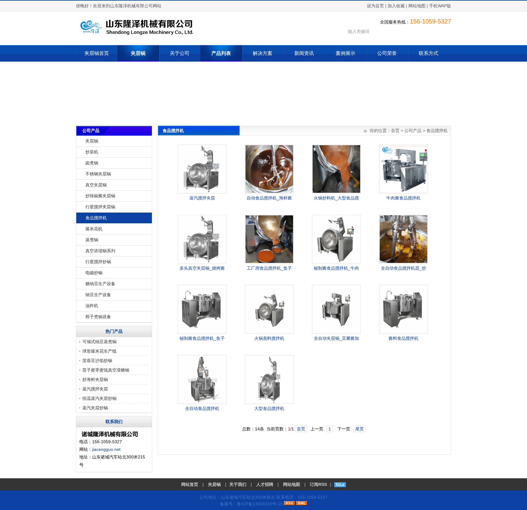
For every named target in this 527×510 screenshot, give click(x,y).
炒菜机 (91, 151)
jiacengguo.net (106, 449)
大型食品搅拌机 (269, 408)
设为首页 (375, 5)
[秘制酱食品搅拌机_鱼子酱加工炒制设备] (202, 332)
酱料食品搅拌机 (403, 338)
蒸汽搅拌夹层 (95, 388)
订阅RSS (318, 484)
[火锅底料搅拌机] (269, 332)
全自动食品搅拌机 (202, 408)
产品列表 (221, 53)
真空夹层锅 (96, 184)
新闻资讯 (304, 53)
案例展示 (345, 53)
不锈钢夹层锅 (98, 173)
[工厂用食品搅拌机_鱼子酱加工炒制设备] (269, 262)
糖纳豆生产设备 (100, 283)
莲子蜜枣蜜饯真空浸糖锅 (105, 370)
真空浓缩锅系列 (100, 250)
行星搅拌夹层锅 (100, 206)
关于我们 (237, 484)
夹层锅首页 (96, 53)
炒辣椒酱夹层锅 (100, 195)
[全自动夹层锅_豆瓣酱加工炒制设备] (336, 332)
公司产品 (412, 130)
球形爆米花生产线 (99, 351)
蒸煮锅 (91, 239)
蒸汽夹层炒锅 (95, 407)
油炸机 (91, 305)
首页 (395, 130)
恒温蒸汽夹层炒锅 (99, 398)
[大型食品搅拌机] (269, 402)
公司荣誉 (387, 53)
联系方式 (428, 53)
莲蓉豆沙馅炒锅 (97, 360)
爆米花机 (93, 228)
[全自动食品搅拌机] (202, 402)
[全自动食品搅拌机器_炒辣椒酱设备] (403, 262)
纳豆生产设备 (98, 294)
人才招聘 (264, 484)
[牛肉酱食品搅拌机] (403, 191)
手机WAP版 (440, 5)
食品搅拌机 (96, 217)
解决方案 (262, 53)
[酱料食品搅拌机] (403, 332)
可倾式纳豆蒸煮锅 (99, 341)
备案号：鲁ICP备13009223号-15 (251, 503)
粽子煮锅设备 (98, 316)
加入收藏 (396, 5)
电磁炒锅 (93, 272)
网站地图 (416, 5)
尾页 (359, 428)
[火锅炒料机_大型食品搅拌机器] (336, 191)
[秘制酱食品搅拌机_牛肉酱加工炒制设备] (336, 262)
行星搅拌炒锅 (98, 261)
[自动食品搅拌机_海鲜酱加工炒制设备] (269, 191)
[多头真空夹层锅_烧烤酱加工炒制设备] (202, 262)
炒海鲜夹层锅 (95, 379)
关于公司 (179, 53)
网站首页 (189, 484)
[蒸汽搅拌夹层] (202, 191)
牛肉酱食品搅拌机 (403, 198)
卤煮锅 (91, 162)
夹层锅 (138, 53)
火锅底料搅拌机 (269, 338)
